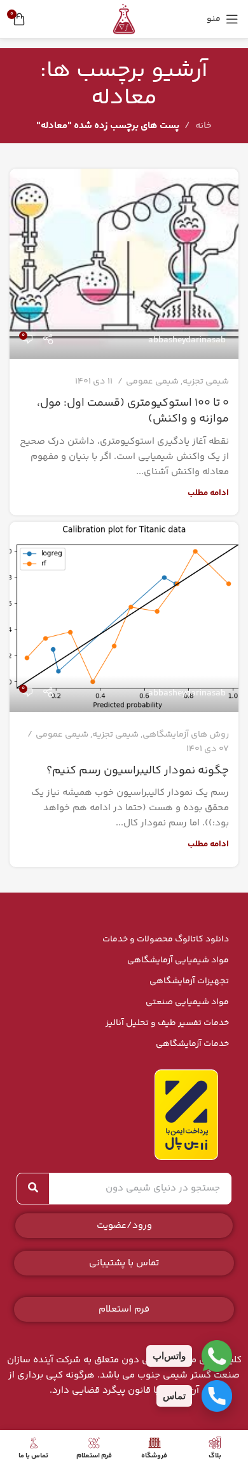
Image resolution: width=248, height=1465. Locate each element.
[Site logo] (124, 18)
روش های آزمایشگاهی (185, 735)
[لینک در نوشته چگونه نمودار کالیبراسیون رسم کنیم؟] (124, 617)
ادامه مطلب (208, 493)
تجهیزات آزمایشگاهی (189, 981)
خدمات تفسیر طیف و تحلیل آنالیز (167, 1023)
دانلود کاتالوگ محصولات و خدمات (165, 939)
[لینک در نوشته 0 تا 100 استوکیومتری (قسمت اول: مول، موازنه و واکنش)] (124, 264)
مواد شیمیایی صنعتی (187, 1002)
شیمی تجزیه (206, 382)
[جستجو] (33, 1188)
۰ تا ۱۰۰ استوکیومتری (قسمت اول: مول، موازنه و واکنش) (133, 411)
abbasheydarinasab (187, 340)
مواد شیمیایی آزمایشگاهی (178, 960)
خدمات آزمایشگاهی (192, 1044)
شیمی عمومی (152, 382)
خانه (203, 126)
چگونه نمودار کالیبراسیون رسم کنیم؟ (137, 771)
